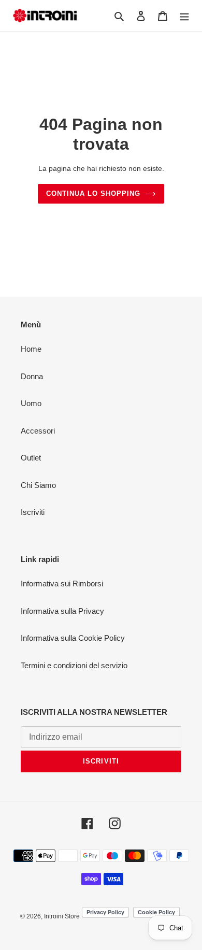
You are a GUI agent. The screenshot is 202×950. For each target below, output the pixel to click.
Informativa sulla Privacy (62, 611)
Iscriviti (33, 512)
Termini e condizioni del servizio (74, 665)
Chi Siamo (38, 485)
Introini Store (62, 916)
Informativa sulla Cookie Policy (73, 638)
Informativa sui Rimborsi (62, 583)
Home (31, 348)
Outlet (31, 457)
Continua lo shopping (93, 193)
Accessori (38, 430)
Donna (32, 376)
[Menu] (184, 16)
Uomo (31, 403)
